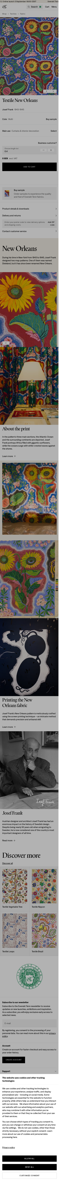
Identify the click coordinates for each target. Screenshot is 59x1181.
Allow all (29, 1158)
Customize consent (29, 1175)
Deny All (29, 1167)
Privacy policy (8, 1147)
